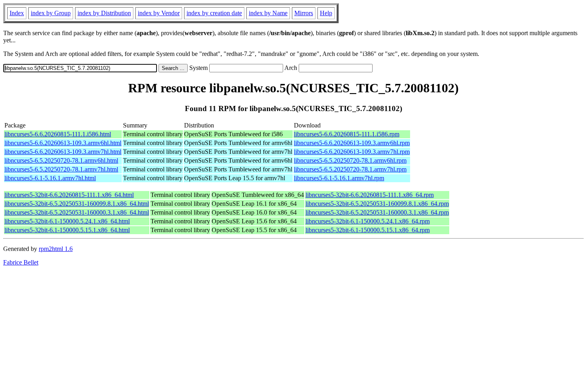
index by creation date (214, 13)
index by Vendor (159, 13)
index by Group (51, 13)
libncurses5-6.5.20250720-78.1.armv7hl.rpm (350, 169)
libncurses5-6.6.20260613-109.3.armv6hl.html (62, 142)
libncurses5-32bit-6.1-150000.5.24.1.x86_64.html (67, 221)
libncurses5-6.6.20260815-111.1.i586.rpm (346, 134)
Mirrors (303, 13)
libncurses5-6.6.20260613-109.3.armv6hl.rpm (352, 142)
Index (17, 13)
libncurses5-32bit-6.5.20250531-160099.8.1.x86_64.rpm (377, 203)
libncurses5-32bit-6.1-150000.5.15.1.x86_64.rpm (367, 230)
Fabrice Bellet (20, 262)
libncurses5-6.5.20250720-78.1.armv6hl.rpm (350, 160)
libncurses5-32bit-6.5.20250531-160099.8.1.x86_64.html (76, 203)
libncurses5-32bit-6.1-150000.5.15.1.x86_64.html (67, 230)
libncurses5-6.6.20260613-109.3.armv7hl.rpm (352, 151)
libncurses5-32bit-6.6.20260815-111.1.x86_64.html (69, 194)
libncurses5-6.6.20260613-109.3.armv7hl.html (62, 151)
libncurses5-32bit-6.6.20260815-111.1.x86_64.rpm (369, 194)
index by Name (268, 13)
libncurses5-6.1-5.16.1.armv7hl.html (50, 178)
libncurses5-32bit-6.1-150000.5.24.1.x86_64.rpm (367, 221)
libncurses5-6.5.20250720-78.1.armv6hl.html (61, 160)
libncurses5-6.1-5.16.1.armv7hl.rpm (339, 178)
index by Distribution (104, 13)
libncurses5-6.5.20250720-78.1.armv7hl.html (61, 169)
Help (326, 13)
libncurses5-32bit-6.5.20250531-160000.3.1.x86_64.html (76, 212)
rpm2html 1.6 (56, 248)
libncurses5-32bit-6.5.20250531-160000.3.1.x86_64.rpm (377, 212)
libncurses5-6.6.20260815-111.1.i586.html (57, 134)
